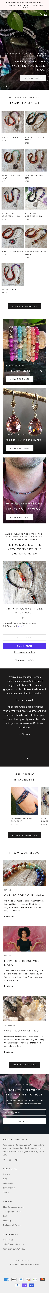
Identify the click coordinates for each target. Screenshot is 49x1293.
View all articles (24, 1065)
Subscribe (24, 1121)
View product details (24, 660)
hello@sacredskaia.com (13, 1244)
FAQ (5, 1216)
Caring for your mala (24, 895)
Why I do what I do (21, 1030)
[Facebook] (4, 1159)
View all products (24, 306)
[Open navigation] (3, 14)
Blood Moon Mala (12, 252)
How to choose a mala (13, 1207)
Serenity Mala (10, 137)
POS (12, 1264)
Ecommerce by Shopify (28, 1264)
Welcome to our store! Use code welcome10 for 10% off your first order (24, 5)
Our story (7, 1174)
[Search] (41, 14)
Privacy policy (9, 1188)
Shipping (7, 1220)
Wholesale (8, 1183)
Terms (6, 1192)
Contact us (8, 1240)
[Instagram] (10, 1159)
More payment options (24, 652)
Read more (9, 916)
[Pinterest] (16, 1159)
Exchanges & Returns (12, 1225)
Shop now (13, 78)
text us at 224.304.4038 (14, 1249)
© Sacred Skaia (24, 1261)
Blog (5, 1178)
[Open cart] (45, 14)
